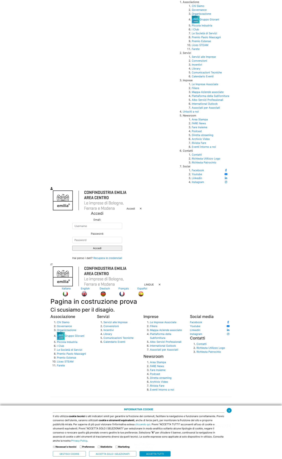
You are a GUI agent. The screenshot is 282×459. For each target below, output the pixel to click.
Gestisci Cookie (69, 453)
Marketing (124, 446)
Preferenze (88, 446)
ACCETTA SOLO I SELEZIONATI (113, 453)
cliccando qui (142, 424)
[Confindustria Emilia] (54, 93)
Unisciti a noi (191, 111)
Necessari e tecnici (65, 446)
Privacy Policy (79, 440)
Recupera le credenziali (107, 258)
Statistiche (106, 446)
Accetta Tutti (155, 453)
